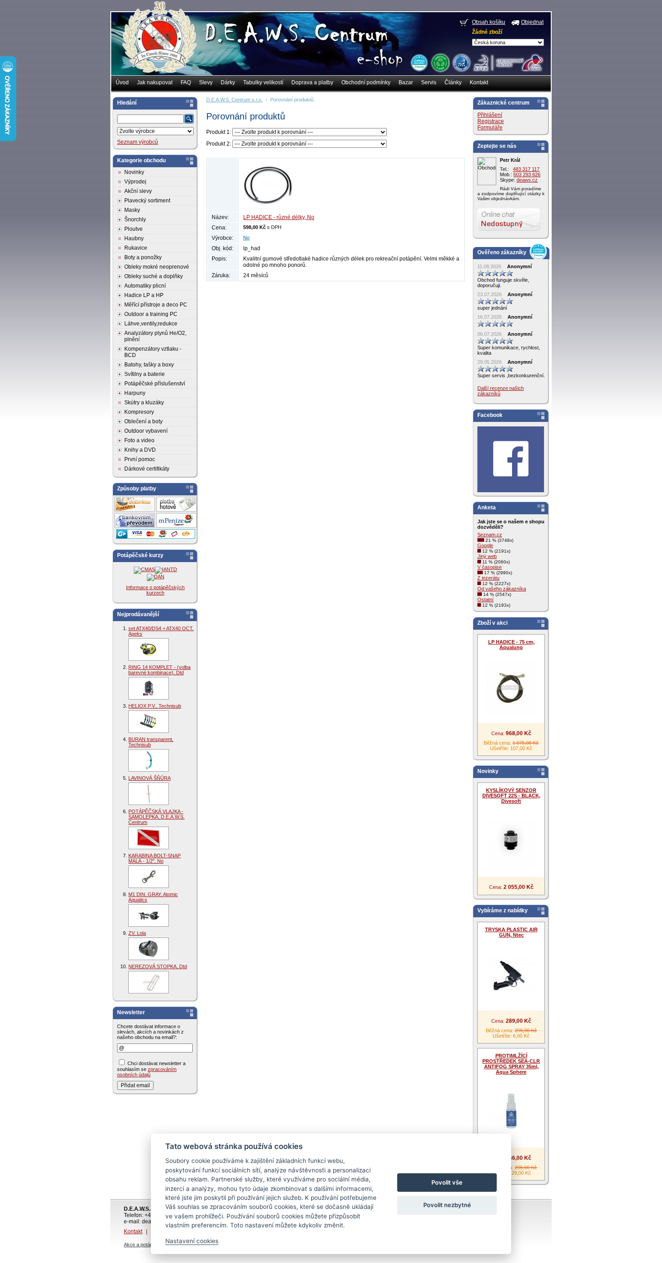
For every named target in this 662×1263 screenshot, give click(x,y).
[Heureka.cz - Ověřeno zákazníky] (418, 62)
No (246, 237)
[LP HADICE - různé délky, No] (268, 208)
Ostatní (485, 599)
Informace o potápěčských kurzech (155, 590)
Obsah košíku (488, 22)
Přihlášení (489, 115)
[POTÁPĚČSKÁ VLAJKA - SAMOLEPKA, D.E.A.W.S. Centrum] (149, 838)
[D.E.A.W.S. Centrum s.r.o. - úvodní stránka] (158, 43)
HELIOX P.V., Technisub (154, 706)
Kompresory (139, 412)
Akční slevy (138, 191)
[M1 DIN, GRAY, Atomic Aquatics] (149, 915)
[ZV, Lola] (149, 949)
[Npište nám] (508, 229)
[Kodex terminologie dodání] (461, 62)
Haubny (134, 238)
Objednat (532, 22)
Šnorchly (135, 219)
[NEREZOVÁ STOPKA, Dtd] (149, 982)
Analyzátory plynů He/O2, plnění (155, 336)
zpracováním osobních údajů (147, 1071)
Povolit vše (446, 1182)
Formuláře (490, 127)
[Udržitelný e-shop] (440, 62)
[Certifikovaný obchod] (508, 60)
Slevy (206, 82)
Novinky (134, 172)
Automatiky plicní (145, 286)
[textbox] (150, 119)
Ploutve (133, 229)
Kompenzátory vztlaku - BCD (152, 352)
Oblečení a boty (143, 421)
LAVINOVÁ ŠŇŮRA (149, 778)
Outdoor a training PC (150, 314)
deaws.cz (527, 180)
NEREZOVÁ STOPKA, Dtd (157, 966)
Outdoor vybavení (146, 431)
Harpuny (134, 393)
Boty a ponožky (143, 257)
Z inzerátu (488, 578)
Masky (132, 210)
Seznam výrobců (137, 142)
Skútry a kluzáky (144, 402)
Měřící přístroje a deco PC (155, 305)
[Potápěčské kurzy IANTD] (166, 569)
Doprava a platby (312, 82)
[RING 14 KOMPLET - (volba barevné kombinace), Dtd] (149, 688)
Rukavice (135, 248)
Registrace (490, 121)
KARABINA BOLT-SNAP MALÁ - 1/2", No (154, 858)
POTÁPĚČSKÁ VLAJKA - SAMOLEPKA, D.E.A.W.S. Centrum (156, 817)
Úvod (122, 82)
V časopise (489, 567)
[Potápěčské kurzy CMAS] (144, 569)
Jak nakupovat (154, 82)
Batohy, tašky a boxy (149, 365)
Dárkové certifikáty (146, 469)
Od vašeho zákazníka (501, 588)
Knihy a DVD (140, 450)
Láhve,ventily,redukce (150, 323)
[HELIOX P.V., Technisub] (149, 722)
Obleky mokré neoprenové (156, 267)
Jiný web (487, 556)
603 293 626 (526, 174)
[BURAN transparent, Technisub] (149, 760)
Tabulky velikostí (263, 82)
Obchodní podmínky (365, 82)
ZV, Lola (137, 933)
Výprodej (135, 181)
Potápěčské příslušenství (154, 383)
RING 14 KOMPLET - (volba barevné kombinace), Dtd (159, 669)
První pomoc (139, 459)
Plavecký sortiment (147, 200)
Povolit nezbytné (447, 1204)
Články (453, 82)
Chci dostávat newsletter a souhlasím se (151, 1069)
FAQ (186, 82)
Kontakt (479, 82)
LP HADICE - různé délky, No (278, 217)
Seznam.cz (489, 534)
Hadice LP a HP (143, 295)
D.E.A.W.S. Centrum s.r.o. (234, 99)
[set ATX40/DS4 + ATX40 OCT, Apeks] (149, 650)
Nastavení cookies (191, 1241)
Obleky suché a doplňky (153, 276)
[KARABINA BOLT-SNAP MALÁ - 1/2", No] (149, 877)
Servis (428, 82)
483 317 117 (526, 169)
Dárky (228, 82)
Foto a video (139, 440)
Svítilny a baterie (144, 374)
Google (485, 545)
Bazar (406, 82)
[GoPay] (155, 537)
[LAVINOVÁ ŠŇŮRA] (149, 794)
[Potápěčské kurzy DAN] (155, 576)
